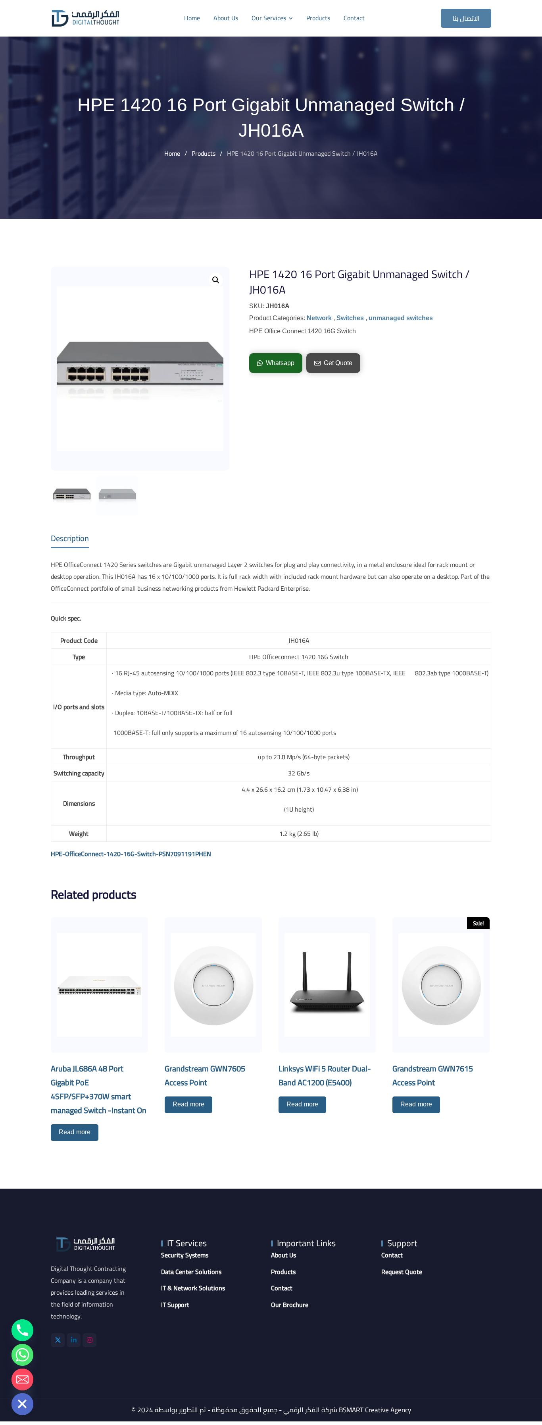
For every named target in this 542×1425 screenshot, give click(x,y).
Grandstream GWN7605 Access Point (205, 1075)
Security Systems (184, 1255)
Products (318, 18)
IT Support (175, 1305)
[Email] (22, 1379)
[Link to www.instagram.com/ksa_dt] (89, 1340)
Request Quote (401, 1272)
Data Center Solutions (191, 1272)
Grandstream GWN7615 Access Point (432, 1075)
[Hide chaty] (22, 1404)
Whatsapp (280, 363)
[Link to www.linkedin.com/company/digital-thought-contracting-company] (74, 1340)
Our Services (269, 18)
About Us (225, 18)
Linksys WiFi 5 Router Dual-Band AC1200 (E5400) (325, 1075)
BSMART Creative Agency (375, 1410)
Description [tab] (70, 538)
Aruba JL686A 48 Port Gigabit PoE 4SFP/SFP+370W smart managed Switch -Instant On (98, 1089)
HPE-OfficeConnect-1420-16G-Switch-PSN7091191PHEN (131, 854)
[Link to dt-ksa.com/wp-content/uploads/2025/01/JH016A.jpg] (140, 369)
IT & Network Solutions (193, 1288)
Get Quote (338, 363)
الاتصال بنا (466, 18)
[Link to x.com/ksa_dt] (58, 1340)
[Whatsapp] (22, 1355)
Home (192, 18)
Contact (354, 18)
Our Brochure (289, 1305)
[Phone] (22, 1330)
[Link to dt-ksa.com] (85, 18)
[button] (216, 280)
